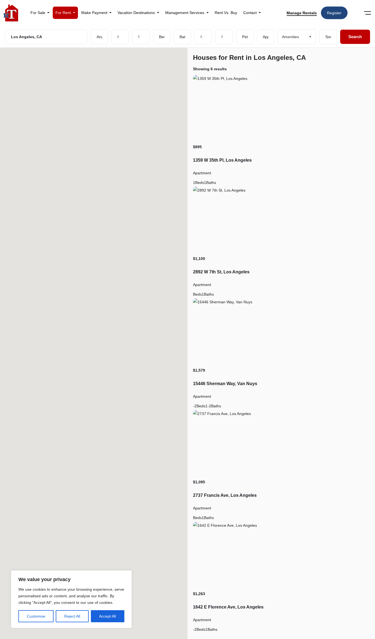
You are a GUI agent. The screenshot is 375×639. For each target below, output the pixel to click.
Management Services (185, 12)
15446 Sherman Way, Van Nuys (225, 383)
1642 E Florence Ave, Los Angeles (228, 607)
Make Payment (94, 12)
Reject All (72, 616)
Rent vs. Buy (226, 12)
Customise (36, 616)
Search (355, 36)
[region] (71, 599)
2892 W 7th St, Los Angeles (221, 272)
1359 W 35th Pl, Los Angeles (222, 160)
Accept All (107, 616)
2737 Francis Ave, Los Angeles (225, 495)
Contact (250, 12)
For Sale (38, 12)
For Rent (63, 12)
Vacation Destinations (136, 12)
